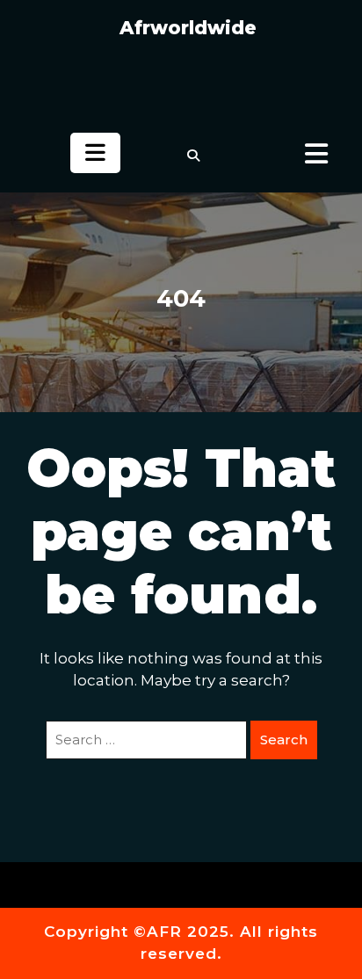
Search (284, 739)
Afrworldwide (188, 28)
